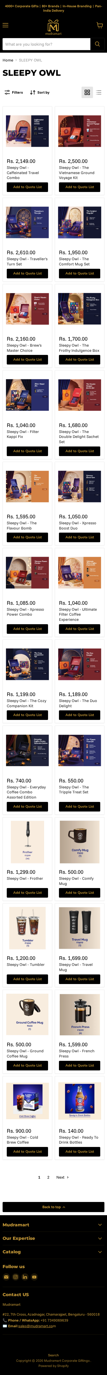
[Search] (97, 44)
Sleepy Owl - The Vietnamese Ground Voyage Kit (77, 172)
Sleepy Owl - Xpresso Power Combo (25, 612)
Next (60, 1177)
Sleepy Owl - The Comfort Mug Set (74, 261)
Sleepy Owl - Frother (25, 878)
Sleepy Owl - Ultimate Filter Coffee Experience (78, 614)
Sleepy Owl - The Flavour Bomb (22, 525)
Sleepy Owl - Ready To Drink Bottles (78, 1140)
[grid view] (87, 92)
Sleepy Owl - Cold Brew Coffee (22, 1140)
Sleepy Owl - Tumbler (26, 964)
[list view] (98, 92)
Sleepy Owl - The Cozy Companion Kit (26, 703)
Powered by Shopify (53, 1366)
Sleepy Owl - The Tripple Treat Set (74, 790)
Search (53, 1355)
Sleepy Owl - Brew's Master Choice (24, 348)
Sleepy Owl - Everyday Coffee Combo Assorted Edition (26, 792)
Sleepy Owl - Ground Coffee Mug (25, 1053)
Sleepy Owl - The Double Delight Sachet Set (79, 436)
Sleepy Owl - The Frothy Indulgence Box (79, 348)
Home (8, 60)
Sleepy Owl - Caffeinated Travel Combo (23, 172)
